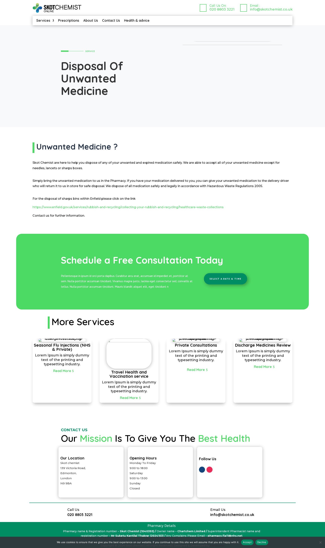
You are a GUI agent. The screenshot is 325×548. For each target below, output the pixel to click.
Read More (62, 371)
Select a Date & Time (225, 278)
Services (43, 21)
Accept (247, 542)
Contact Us (111, 21)
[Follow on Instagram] (210, 470)
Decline (261, 542)
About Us (90, 21)
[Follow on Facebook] (202, 470)
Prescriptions (68, 21)
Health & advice (137, 21)
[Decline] (320, 542)
